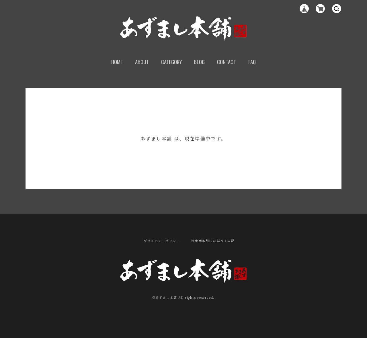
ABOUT (142, 61)
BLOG (199, 61)
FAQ (252, 61)
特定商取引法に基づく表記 (213, 241)
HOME (117, 61)
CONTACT (226, 61)
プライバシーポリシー (162, 241)
